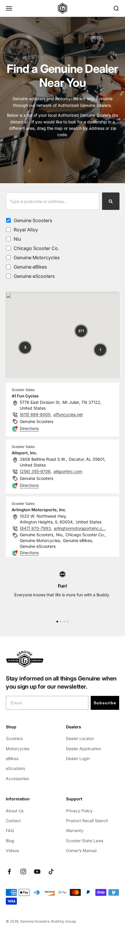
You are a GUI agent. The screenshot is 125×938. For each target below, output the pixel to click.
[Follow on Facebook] (9, 871)
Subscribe (105, 703)
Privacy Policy (79, 810)
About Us (15, 810)
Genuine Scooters (33, 220)
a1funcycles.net (68, 414)
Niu (17, 239)
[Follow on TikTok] (51, 871)
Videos (12, 850)
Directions (29, 428)
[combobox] (52, 201)
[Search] (110, 201)
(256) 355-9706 (35, 471)
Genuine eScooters (34, 276)
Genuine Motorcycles (37, 257)
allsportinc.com (67, 471)
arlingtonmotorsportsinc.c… (80, 528)
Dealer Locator (80, 738)
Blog (10, 840)
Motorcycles (17, 748)
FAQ (10, 830)
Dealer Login (78, 758)
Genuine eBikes (30, 267)
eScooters (15, 768)
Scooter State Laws (84, 840)
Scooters (14, 738)
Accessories (17, 778)
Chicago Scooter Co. (36, 248)
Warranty (74, 830)
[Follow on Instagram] (23, 871)
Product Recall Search (87, 820)
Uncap (70, 921)
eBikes (12, 758)
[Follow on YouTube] (37, 871)
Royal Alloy (26, 230)
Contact (13, 820)
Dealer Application (83, 748)
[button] (81, 331)
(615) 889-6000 (35, 414)
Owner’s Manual (81, 850)
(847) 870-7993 (35, 528)
